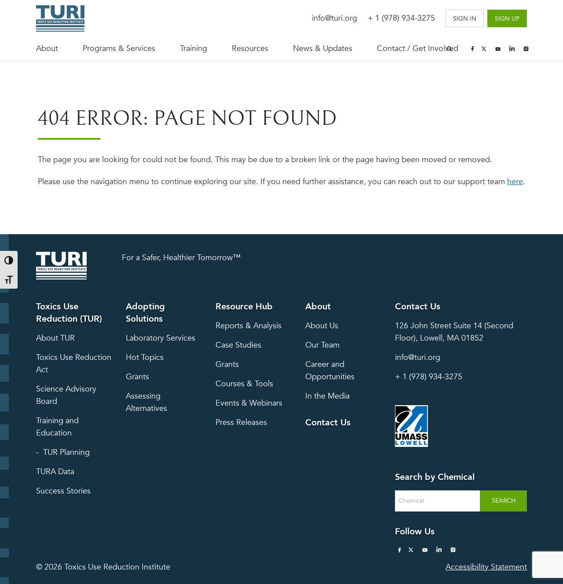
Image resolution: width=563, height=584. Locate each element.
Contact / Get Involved (417, 48)
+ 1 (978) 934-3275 (401, 18)
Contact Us (328, 422)
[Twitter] (483, 48)
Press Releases (241, 422)
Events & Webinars (249, 403)
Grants (137, 376)
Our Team (322, 345)
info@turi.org (334, 18)
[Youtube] (498, 48)
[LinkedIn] (512, 48)
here (515, 181)
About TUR (55, 338)
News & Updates (322, 48)
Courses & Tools (244, 383)
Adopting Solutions (145, 313)
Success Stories (63, 491)
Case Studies (238, 345)
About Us (321, 325)
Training (193, 48)
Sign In (464, 19)
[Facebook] (472, 48)
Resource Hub (244, 306)
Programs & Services (119, 48)
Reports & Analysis (249, 325)
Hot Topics (145, 357)
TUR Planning (66, 452)
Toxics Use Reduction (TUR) (69, 313)
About (47, 48)
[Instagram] (526, 48)
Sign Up (507, 19)
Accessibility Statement (486, 567)
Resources (250, 48)
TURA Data (55, 471)
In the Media (327, 396)
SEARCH (503, 501)
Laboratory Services (160, 338)
